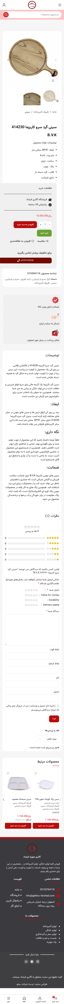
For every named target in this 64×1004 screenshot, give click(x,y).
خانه (54, 112)
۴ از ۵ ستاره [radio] (28, 590)
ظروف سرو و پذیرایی (50, 809)
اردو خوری (26, 279)
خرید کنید (44, 233)
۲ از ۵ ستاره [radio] (33, 590)
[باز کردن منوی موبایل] (60, 5)
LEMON (55, 812)
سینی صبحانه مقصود (21, 799)
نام (57, 678)
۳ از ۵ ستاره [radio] (31, 590)
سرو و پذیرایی (12, 279)
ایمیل (56, 692)
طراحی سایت (41, 984)
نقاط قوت (54, 650)
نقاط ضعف (53, 664)
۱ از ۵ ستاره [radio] (36, 590)
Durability (53, 600)
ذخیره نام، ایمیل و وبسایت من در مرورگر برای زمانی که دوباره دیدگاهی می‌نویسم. (32, 708)
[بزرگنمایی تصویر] (53, 80)
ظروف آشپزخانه (41, 112)
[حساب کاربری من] (4, 5)
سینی (27, 112)
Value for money (49, 595)
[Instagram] (37, 961)
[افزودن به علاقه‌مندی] (36, 773)
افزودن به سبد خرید (25, 224)
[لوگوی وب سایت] (32, 5)
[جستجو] (6, 14)
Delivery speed (51, 605)
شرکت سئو (22, 984)
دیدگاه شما (52, 611)
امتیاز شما (53, 590)
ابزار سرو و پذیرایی (41, 279)
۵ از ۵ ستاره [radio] (26, 590)
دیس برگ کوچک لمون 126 (47, 799)
